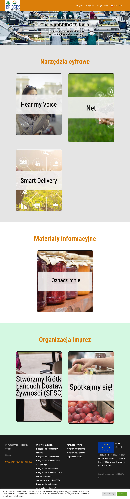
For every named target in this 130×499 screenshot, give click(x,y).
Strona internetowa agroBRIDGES (18, 462)
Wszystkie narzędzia (44, 445)
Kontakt (8, 455)
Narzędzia (79, 6)
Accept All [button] (122, 494)
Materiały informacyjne (76, 449)
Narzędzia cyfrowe (74, 445)
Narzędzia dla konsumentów (47, 456)
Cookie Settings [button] (109, 494)
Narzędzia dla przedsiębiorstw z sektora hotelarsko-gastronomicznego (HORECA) (49, 476)
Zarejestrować (102, 6)
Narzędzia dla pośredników (47, 468)
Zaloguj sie (90, 6)
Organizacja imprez (74, 456)
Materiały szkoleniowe (76, 453)
